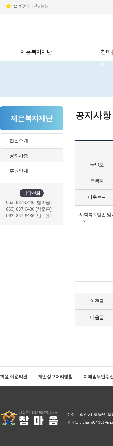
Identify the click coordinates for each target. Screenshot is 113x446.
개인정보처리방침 (55, 376)
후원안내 (18, 170)
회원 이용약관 (13, 376)
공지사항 (18, 155)
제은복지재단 (36, 52)
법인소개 (18, 140)
